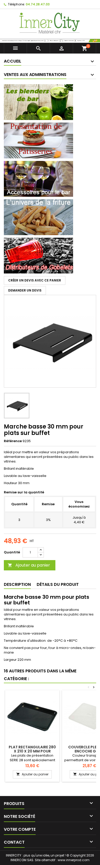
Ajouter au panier (29, 565)
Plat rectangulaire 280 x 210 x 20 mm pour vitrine (32, 751)
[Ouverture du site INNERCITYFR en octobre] (50, 40)
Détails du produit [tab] (58, 584)
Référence (13, 441)
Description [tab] (17, 584)
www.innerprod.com (73, 860)
